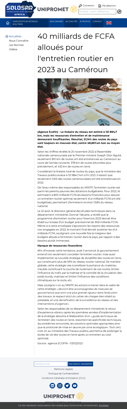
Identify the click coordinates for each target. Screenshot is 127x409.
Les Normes (16, 45)
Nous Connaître (18, 40)
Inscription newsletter (80, 363)
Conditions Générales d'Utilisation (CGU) (63, 378)
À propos (85, 21)
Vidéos (13, 49)
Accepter (104, 405)
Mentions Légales (63, 369)
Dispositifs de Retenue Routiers (25, 22)
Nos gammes (56, 21)
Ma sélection (109, 5)
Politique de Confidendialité (63, 373)
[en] (108, 23)
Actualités (71, 21)
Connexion (88, 5)
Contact (97, 21)
